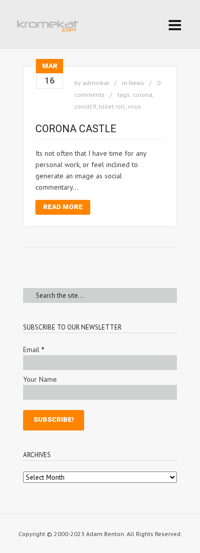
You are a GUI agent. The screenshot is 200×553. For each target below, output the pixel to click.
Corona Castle (75, 128)
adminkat (96, 83)
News (136, 83)
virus (134, 106)
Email (33, 349)
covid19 (85, 106)
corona (142, 94)
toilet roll (112, 106)
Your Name (40, 379)
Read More (63, 207)
